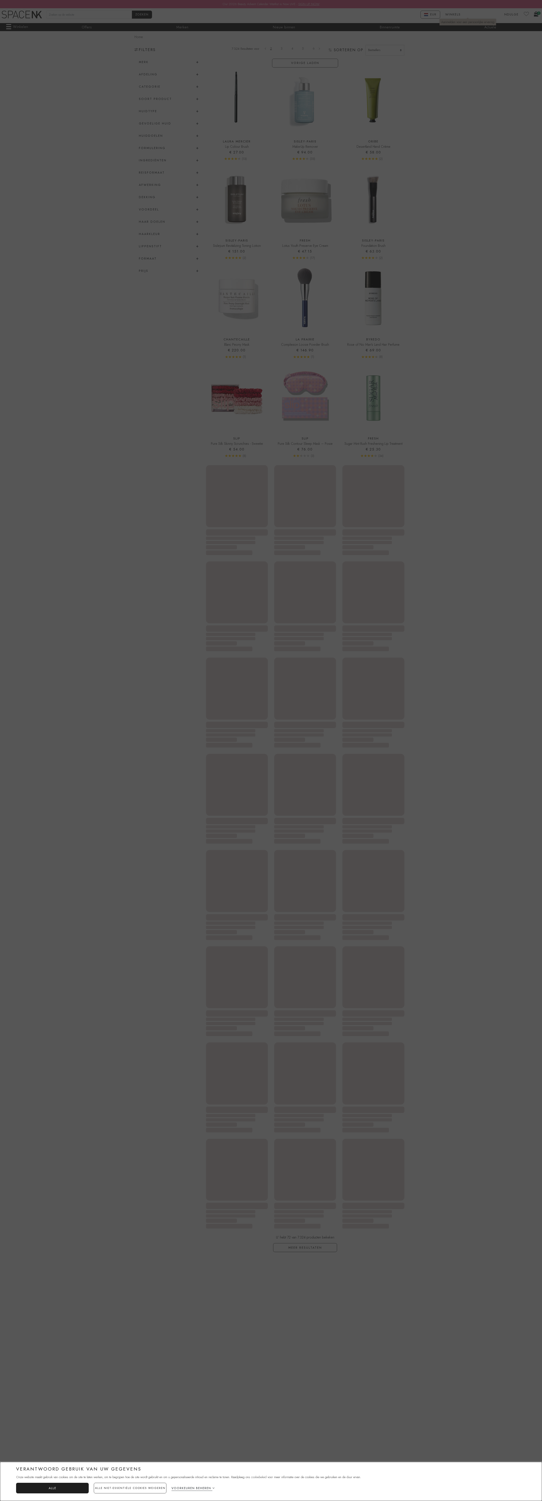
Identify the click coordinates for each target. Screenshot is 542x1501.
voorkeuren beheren (191, 1488)
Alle (52, 1488)
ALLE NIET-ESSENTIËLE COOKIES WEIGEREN (130, 1488)
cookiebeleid (259, 1477)
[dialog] (271, 1481)
